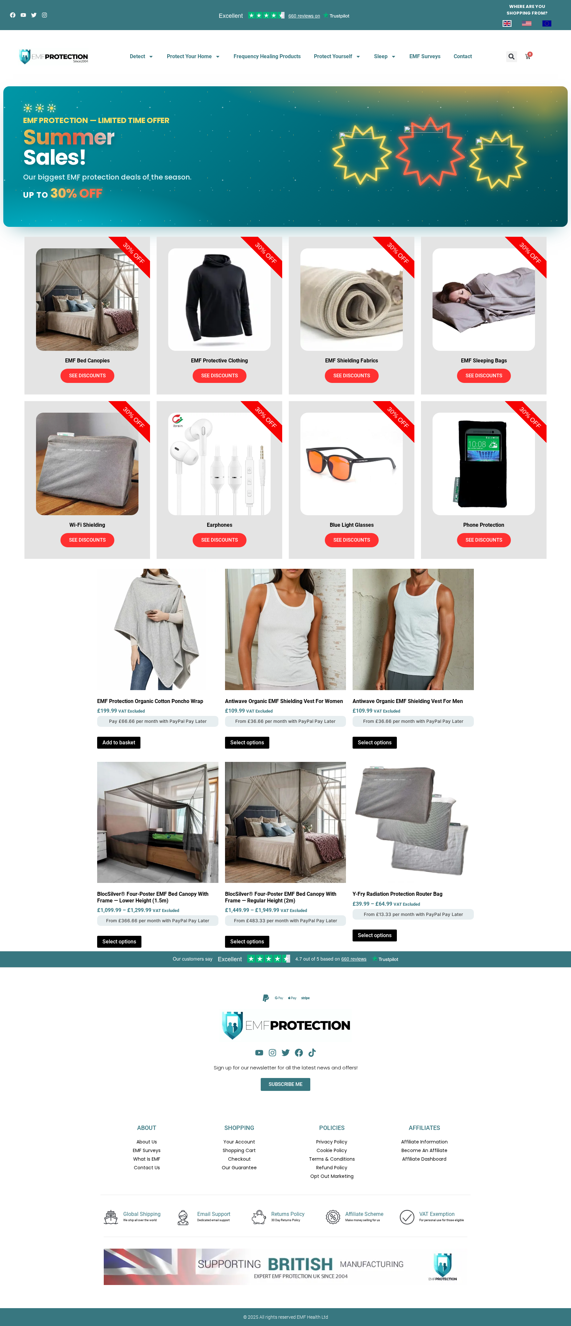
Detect (137, 56)
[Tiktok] (312, 1053)
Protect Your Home (189, 56)
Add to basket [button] (118, 742)
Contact (463, 56)
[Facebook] (13, 15)
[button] (511, 56)
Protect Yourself (333, 56)
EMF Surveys (424, 56)
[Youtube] (23, 15)
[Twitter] (34, 15)
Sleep (381, 56)
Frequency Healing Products (267, 56)
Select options (247, 742)
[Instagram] (44, 15)
